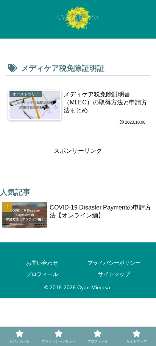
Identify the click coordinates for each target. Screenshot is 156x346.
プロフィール (42, 274)
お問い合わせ (42, 263)
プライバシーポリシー (113, 263)
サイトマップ (114, 274)
